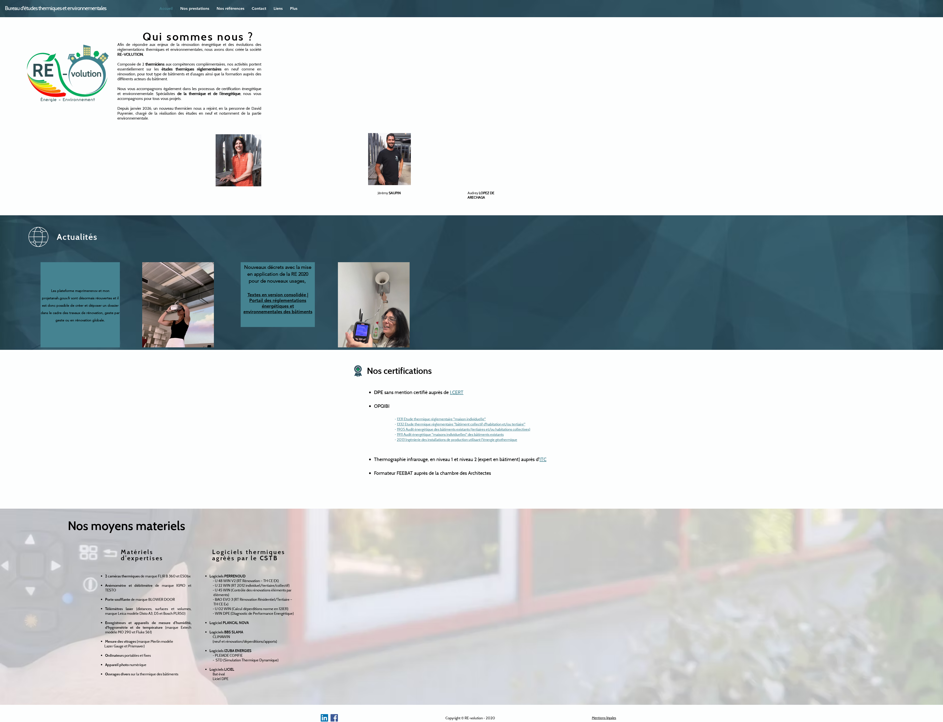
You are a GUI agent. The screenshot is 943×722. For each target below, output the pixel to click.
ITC (543, 459)
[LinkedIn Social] (324, 718)
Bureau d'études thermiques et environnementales (55, 8)
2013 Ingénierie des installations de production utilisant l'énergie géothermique (457, 439)
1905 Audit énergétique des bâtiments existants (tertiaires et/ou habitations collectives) (463, 429)
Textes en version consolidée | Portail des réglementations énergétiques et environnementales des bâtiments (277, 303)
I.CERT (456, 392)
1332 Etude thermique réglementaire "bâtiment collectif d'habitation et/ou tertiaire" (461, 424)
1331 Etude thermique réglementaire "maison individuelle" (441, 419)
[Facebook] (334, 718)
